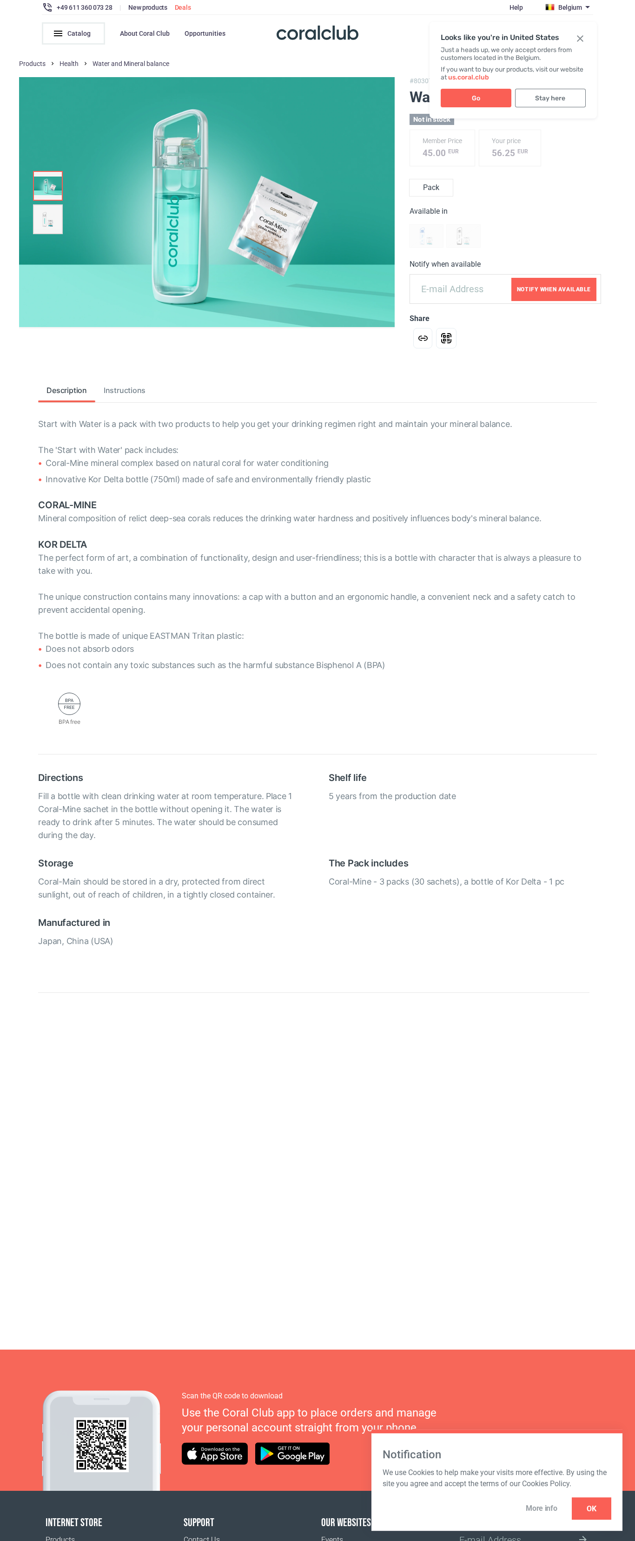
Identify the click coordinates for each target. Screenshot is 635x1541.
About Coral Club (145, 33)
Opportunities (205, 33)
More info (541, 1508)
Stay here (550, 98)
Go (476, 98)
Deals (183, 7)
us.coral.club (468, 77)
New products (147, 7)
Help (516, 7)
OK (591, 1508)
